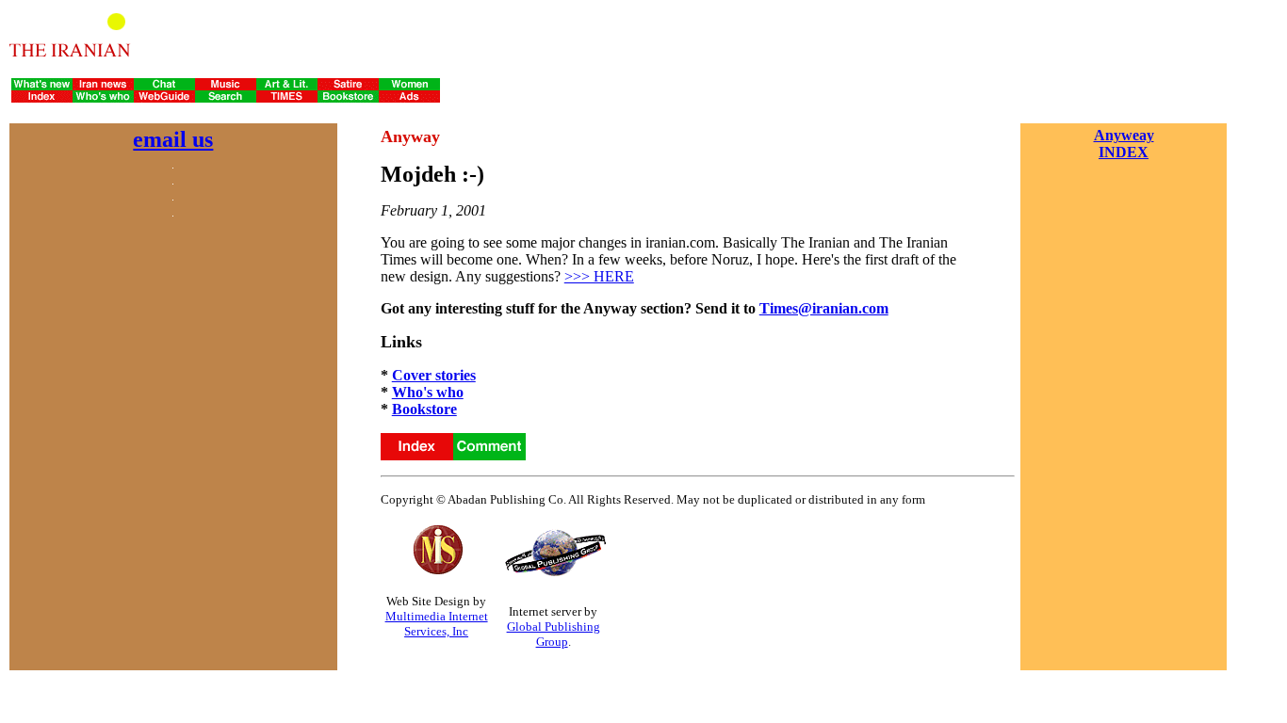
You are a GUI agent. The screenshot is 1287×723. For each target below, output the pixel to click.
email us (173, 139)
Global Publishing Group (553, 634)
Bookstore (424, 409)
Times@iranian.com (823, 308)
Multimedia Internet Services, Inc (436, 623)
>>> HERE (599, 276)
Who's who (428, 392)
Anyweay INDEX (1124, 143)
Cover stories (434, 375)
